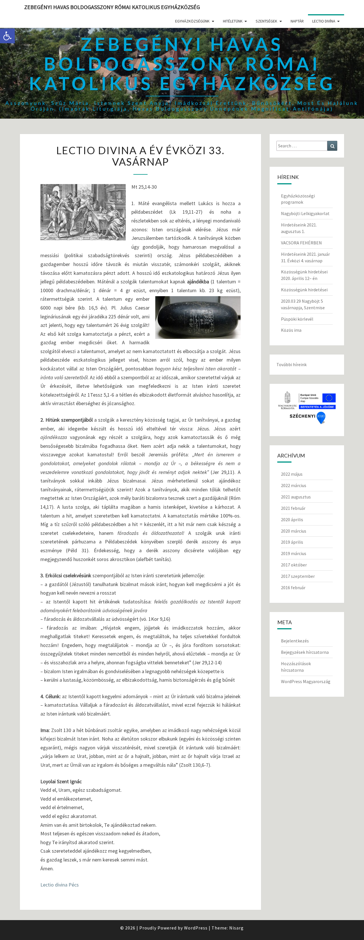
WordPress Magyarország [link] (305, 681)
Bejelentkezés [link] (295, 641)
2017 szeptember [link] (298, 576)
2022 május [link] (292, 474)
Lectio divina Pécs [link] (59, 884)
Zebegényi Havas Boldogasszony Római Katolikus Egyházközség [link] (112, 7)
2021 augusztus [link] (296, 497)
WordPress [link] (196, 928)
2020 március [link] (293, 531)
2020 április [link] (292, 519)
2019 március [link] (293, 553)
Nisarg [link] (236, 928)
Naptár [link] (297, 21)
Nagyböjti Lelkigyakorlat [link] (305, 213)
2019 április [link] (292, 542)
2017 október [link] (294, 565)
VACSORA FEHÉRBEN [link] (301, 243)
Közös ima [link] (291, 330)
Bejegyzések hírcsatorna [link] (305, 652)
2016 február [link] (293, 587)
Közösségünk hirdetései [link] (304, 289)
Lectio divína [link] (323, 21)
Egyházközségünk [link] (192, 21)
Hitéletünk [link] (233, 21)
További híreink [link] (291, 364)
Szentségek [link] (266, 21)
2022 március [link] (293, 485)
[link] (7, 35)
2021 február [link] (293, 508)
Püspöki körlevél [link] (297, 319)
